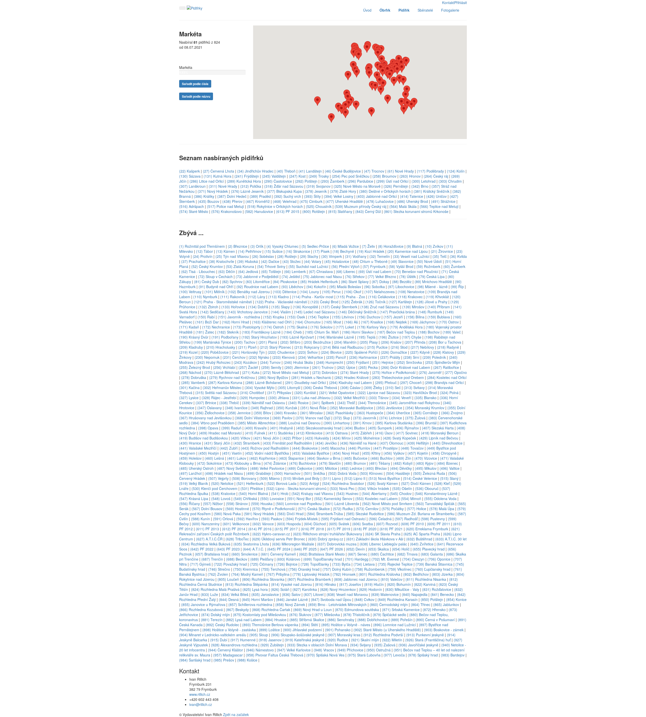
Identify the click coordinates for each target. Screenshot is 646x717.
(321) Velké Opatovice (336, 392)
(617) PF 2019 (338, 528)
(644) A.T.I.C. (253, 548)
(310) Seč (393, 387)
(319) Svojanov (318, 186)
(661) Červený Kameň (278, 554)
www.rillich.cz (199, 694)
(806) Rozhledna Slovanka (263, 579)
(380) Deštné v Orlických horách (385, 191)
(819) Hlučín (374, 584)
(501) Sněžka (314, 473)
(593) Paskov (271, 518)
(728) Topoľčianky (315, 564)
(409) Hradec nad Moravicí (220, 432)
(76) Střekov (355, 276)
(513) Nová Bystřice (384, 478)
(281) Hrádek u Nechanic (311, 377)
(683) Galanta (432, 554)
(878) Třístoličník (356, 614)
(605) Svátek (339, 523)
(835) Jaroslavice (265, 594)
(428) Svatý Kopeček (399, 437)
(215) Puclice (377, 347)
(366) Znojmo (452, 412)
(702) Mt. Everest (385, 559)
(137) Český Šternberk (339, 306)
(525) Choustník (319, 206)
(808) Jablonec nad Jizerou (356, 579)
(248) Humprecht (329, 362)
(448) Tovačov (412, 448)
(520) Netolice (222, 483)
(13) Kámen (225, 251)
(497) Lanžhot (190, 473)
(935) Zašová (384, 644)
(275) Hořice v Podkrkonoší (394, 372)
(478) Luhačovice (380, 201)
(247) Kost (297, 176)
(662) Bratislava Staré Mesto (322, 554)
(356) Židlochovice (210, 412)
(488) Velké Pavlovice (267, 468)
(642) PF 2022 (201, 548)
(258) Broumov (384, 176)
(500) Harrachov (287, 473)
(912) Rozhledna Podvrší (383, 634)
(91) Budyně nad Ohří (216, 286)
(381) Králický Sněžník (431, 191)
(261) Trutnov (323, 367)
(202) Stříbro (290, 342)
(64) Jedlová (248, 271)
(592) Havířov (247, 518)
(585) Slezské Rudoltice (365, 513)
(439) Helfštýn (418, 443)
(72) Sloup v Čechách (215, 276)
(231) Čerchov (234, 357)
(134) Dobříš (258, 306)
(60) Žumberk (454, 266)
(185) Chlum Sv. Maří (322, 332)
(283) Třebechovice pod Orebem (398, 377)
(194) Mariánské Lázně (335, 337)
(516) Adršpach (191, 206)
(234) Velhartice (310, 357)
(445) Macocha (333, 448)
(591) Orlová (223, 518)
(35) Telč (440, 256)
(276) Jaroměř (430, 372)
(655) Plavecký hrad (429, 548)
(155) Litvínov (343, 316)
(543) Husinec (347, 493)
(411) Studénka (280, 432)
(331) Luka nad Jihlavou (311, 397)
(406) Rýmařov (407, 427)
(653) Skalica (378, 548)
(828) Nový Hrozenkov (338, 589)
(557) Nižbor (213, 503)
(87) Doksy (380, 281)
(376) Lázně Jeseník (247, 191)
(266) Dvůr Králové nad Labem (405, 367)
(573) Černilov (367, 508)
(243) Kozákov (245, 362)
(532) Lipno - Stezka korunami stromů (296, 488)
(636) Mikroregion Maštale (293, 543)
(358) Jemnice (239, 412)
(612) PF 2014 (233, 528)
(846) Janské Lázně (292, 599)
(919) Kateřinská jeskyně (304, 639)
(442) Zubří (229, 448)
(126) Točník (375, 301)
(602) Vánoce (263, 523)
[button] (317, 101)
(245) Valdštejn (274, 176)
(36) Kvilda (458, 256)
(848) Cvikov (364, 599)
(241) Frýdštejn (246, 176)
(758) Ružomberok (370, 569)
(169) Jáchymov (423, 321)
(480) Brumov (355, 463)
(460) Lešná (214, 458)
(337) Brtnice (206, 402)
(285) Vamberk (193, 382)
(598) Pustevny (433, 518)
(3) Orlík (256, 246)
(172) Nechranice (216, 326)
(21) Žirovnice (442, 251)
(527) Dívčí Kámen (416, 483)
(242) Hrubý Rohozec (213, 362)
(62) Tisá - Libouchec (198, 271)
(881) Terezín (212, 619)
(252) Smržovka (409, 362)
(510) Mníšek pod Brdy (301, 478)
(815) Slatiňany (340, 211)
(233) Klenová (283, 357)
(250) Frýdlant (357, 362)
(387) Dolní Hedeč (232, 196)
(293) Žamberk (332, 181)
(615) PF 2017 (286, 528)
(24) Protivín (202, 256)
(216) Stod (399, 347)
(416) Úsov (384, 432)
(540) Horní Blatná (253, 493)
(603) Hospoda (289, 523)
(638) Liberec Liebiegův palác (383, 543)
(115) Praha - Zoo (350, 296)
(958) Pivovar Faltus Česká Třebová (274, 654)
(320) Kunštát (305, 392)
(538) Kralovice (223, 493)
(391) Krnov (362, 422)
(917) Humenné (243, 639)
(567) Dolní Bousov (207, 508)
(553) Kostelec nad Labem (376, 498)
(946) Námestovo (260, 649)
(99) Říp (457, 286)
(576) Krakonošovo (226, 211)
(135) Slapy (280, 306)
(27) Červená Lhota (218, 171)
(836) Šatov (291, 594)
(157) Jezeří (393, 316)
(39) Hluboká (247, 261)
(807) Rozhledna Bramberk (309, 579)
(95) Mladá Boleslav (345, 286)
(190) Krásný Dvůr (193, 337)
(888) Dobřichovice (372, 619)
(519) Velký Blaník (193, 483)
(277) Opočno (456, 372)
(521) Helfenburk (249, 483)
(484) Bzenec (447, 463)
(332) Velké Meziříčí (349, 397)
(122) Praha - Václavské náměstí (281, 301)
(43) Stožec (291, 261)
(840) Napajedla (414, 594)
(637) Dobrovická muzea (337, 543)
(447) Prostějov (385, 448)
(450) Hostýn (208, 453)
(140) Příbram (438, 306)
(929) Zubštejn (272, 644)
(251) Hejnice (382, 362)
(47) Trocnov (374, 171)
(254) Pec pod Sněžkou (350, 176)
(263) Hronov (410, 176)
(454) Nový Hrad (345, 453)
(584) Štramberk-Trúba (325, 513)
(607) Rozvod (387, 523)
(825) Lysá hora (255, 589)
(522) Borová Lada (281, 483)
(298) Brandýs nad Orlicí (444, 382)
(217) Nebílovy (422, 347)
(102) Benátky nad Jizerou (249, 291)
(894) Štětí (309, 624)
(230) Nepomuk (207, 357)
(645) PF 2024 (278, 548)
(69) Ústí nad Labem (374, 271)
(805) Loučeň (228, 579)
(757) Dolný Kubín (337, 569)
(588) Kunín (200, 518)
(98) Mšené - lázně (432, 286)
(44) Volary (312, 261)
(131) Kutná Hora (217, 176)
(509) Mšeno (269, 478)
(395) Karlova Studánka (394, 422)
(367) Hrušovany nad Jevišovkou (205, 417)
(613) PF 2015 (287, 211)
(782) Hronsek (344, 574)
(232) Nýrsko (259, 357)
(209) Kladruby (191, 347)
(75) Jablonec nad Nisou (322, 276)
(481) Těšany (379, 463)
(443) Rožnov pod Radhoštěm (265, 448)
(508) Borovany (244, 478)
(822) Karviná (425, 584)
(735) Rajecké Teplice (395, 564)
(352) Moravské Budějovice (351, 407)
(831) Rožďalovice (436, 589)
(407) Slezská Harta (438, 427)
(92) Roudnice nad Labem (257, 286)
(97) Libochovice (401, 286)
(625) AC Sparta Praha (421, 533)
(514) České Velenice (420, 478)
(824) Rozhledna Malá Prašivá (215, 589)
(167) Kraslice (372, 321)
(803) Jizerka (442, 574)
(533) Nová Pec (342, 488)
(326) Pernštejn (396, 186)
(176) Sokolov (321, 326)
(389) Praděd (260, 196)
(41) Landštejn (310, 171)
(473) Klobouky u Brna (243, 463)
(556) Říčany (189, 503)
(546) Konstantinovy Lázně (436, 493)
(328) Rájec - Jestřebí (219, 397)
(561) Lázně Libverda (342, 503)
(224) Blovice (331, 352)
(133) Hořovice (233, 306)
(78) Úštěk (407, 276)
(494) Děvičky (401, 468)
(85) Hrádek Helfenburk (319, 281)
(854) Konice (456, 599)
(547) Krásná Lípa (193, 498)
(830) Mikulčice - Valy (402, 589)
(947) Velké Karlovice (294, 649)
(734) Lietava (364, 564)
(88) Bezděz (402, 281)
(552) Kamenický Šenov (333, 498)
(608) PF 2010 (412, 523)
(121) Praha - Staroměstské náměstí (223, 301)
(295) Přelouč (386, 382)
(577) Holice (416, 508)
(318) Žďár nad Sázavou (283, 186)
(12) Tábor (204, 251)
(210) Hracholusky (220, 347)
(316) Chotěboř (252, 392)
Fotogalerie (450, 10)
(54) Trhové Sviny (271, 266)
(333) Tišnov (378, 397)
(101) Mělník (214, 291)
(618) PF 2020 (364, 528)
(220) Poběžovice (215, 352)
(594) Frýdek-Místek (301, 518)
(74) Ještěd (291, 276)
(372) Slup (341, 417)
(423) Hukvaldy (317, 437)
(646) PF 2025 (305, 548)
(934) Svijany (360, 644)
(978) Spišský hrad (423, 654)
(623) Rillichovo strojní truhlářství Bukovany (327, 533)
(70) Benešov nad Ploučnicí (416, 271)
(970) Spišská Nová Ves (325, 654)
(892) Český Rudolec (222, 624)
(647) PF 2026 (331, 548)
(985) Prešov (223, 660)
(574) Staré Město (193, 211)
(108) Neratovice (411, 291)
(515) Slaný (449, 478)
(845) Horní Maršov (257, 599)
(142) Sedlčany (212, 311)
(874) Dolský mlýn (215, 614)
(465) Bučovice (355, 458)
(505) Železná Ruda (429, 473)
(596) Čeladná (380, 518)
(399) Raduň (231, 427)
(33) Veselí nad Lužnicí (411, 256)
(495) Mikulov (426, 468)
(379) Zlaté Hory (343, 191)
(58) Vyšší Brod (401, 266)
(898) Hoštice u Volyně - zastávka (229, 629)
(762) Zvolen (218, 574)
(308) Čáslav (350, 387)
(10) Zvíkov (434, 246)
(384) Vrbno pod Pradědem (212, 422)
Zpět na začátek (236, 714)
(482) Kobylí (403, 463)
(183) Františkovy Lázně (261, 332)
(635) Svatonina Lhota (251, 543)
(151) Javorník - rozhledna (239, 316)
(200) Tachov (244, 342)
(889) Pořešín (402, 619)
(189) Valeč (452, 332)
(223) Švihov (308, 352)
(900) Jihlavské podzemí (302, 629)
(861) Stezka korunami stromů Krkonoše (416, 211)
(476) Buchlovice (302, 463)
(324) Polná (449, 392)
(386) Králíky (204, 196)
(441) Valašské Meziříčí (198, 448)
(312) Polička (250, 186)
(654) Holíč (401, 548)
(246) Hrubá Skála (298, 362)
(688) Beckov (236, 559)
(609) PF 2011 (438, 523)
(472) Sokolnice (209, 463)
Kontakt (448, 2)
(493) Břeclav (376, 468)
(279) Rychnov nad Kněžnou (232, 377)
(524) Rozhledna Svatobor (343, 483)
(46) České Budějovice (343, 171)
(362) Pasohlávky (340, 412)
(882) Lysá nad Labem (244, 619)
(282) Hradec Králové (351, 377)
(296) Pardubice (360, 181)
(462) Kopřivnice (262, 458)
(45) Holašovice (336, 261)
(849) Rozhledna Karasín (398, 599)
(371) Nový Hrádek (213, 191)
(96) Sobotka (375, 286)
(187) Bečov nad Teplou (396, 332)
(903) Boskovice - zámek (444, 629)
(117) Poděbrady (430, 171)
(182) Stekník (228, 332)
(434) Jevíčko (326, 443)
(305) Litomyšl (289, 387)
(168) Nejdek (396, 321)
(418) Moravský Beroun (440, 432)
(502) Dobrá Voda (342, 473)
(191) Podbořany (224, 337)
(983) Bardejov (453, 654)
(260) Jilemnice (296, 367)
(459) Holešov (190, 458)
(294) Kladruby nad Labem (350, 382)
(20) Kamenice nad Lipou (407, 251)
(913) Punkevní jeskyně (425, 634)
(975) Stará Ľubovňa (364, 654)
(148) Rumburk (430, 311)
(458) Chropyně (443, 453)
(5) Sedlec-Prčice (315, 246)
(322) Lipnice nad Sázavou (378, 392)
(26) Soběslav (263, 256)
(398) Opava (208, 427)
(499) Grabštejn (258, 473)
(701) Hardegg (356, 559)
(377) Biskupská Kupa (284, 191)
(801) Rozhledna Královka (379, 574)
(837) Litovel (314, 594)
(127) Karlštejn (400, 301)
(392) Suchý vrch (287, 196)
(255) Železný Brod (194, 367)
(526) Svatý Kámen (382, 483)
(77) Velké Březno (382, 276)
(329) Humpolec (252, 397)
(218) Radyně (448, 347)
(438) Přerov (232, 201)
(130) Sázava (190, 176)
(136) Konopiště (305, 306)
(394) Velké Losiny (338, 196)
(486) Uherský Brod (412, 201)
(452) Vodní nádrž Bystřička (267, 453)
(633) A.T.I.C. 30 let (451, 538)
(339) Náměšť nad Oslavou (263, 402)
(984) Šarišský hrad (194, 660)
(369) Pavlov (282, 417)
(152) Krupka (273, 316)
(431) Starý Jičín (217, 443)
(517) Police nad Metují (225, 206)
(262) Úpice (346, 367)
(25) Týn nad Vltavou (232, 256)
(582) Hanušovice (259, 211)
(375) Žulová (415, 417)
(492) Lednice (351, 468)
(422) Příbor (292, 437)
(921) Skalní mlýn (365, 639)
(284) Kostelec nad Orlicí (447, 377)
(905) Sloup (258, 634)
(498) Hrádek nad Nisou (224, 473)
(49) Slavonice (402, 261)
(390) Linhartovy (337, 422)
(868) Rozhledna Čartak (271, 609)
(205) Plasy (369, 342)
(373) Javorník (364, 417)
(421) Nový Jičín (266, 437)
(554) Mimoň (411, 498)
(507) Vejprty (218, 478)
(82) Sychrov (232, 281)
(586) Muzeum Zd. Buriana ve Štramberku (420, 513)
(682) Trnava (407, 554)
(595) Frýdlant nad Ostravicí (343, 518)
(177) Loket (345, 326)
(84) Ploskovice (285, 281)
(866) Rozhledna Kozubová (201, 609)
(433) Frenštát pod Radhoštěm (287, 443)
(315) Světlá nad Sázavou (216, 392)
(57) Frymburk (374, 266)
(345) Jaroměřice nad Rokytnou (414, 402)
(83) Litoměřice (258, 281)
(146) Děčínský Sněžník (357, 311)
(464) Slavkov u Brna (323, 458)
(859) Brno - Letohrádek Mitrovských (337, 604)
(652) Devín (355, 548)
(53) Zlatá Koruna (240, 266)
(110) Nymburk (205, 296)
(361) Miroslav (311, 412)
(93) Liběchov (292, 286)
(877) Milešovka (327, 614)
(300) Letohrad (424, 181)
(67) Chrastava (321, 271)
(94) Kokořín (316, 286)
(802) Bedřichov (416, 574)
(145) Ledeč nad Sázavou (314, 311)
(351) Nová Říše (313, 407)
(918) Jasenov (270, 639)
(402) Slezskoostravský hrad (318, 427)
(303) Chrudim (450, 181)
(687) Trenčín (212, 559)
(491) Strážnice (443, 201)
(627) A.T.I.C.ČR (209, 538)
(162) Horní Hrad (235, 321)
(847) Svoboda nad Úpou (331, 599)
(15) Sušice (273, 251)
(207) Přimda (415, 342)
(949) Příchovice (350, 649)
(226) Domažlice (394, 352)
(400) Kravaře (256, 427)
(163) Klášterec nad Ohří (272, 321)
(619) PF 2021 (391, 528)
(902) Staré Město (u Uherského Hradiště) (387, 629)
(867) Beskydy (237, 609)
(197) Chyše (411, 337)
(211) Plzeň (247, 347)
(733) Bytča (341, 564)
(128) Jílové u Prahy (431, 301)
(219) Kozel (188, 352)
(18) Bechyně (343, 251)
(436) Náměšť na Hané (358, 443)
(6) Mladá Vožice (345, 246)
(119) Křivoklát (437, 296)
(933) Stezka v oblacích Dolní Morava (317, 644)
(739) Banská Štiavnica (434, 564)
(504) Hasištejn (398, 473)
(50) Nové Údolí (429, 261)
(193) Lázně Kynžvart (297, 337)
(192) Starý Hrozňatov (259, 337)
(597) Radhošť (406, 518)
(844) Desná (229, 599)
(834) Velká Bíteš (234, 594)
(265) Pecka (368, 367)
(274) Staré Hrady (354, 372)
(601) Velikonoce (236, 523)
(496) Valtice (450, 468)
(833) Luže (209, 594)
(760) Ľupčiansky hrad (432, 569)
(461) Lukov (236, 458)
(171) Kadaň (189, 326)
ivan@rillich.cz (200, 704)
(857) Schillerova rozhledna (250, 604)
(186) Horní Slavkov (358, 332)
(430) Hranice (190, 443)
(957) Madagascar (228, 654)
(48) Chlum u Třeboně (370, 261)
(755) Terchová (273, 569)
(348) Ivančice (236, 407)
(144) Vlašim (281, 311)
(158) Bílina (415, 316)
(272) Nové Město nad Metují (285, 372)
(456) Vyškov (394, 453)
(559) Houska (262, 503)
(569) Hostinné (237, 508)
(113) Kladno (278, 296)
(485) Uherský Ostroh (196, 468)
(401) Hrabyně (281, 427)
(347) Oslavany (209, 407)
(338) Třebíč (229, 402)
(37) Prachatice (193, 261)
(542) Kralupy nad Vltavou (312, 493)
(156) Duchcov (369, 316)
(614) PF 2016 (260, 528)
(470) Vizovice (425, 458)
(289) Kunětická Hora (244, 181)
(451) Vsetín (232, 453)
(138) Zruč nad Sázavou (379, 306)
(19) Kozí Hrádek (370, 251)
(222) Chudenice (281, 352)
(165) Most (332, 321)
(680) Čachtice (382, 554)
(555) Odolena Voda (440, 498)
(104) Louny (309, 291)
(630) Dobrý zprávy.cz (325, 538)
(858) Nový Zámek (290, 604)
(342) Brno (419, 186)
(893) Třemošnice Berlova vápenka (270, 624)
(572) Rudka (343, 508)
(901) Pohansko (338, 629)
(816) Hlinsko (325, 584)
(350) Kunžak (286, 407)
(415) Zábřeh (361, 432)
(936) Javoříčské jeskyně (418, 644)
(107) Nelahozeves (379, 291)
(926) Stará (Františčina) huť (428, 639)
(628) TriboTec (237, 538)
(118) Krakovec (410, 296)
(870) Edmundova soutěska (357, 609)
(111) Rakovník (232, 296)
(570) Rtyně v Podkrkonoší (273, 508)
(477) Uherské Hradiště (344, 201)
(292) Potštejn (306, 181)
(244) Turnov (270, 362)
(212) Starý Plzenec (275, 347)
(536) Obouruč (427, 488)
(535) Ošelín (402, 488)
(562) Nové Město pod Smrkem (387, 503)
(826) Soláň (280, 589)
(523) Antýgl (309, 483)
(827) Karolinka (304, 589)
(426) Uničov (436, 196)
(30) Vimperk (331, 256)
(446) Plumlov (359, 448)
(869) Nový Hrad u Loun (312, 609)
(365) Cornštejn (425, 412)
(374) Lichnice (390, 417)
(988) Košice (247, 660)
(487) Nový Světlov (232, 468)
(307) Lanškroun (192, 186)
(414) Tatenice (411, 196)
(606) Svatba (362, 523)
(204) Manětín (345, 342)
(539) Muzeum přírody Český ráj (360, 206)
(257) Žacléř (248, 367)
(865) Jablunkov (446, 604)
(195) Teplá (366, 337)
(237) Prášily (390, 357)
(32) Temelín (379, 256)
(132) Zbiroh (208, 306)
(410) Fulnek (255, 432)
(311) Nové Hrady (223, 186)
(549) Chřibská (245, 498)
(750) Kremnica (245, 569)
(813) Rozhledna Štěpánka (246, 584)
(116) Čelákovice (381, 296)
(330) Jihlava (278, 397)
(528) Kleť (442, 483)
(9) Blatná (414, 246)
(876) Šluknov (300, 614)
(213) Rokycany (306, 347)
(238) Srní (411, 357)
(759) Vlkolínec (400, 569)
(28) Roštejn (287, 256)
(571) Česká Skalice (314, 508)
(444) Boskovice (305, 448)
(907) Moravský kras (344, 634)
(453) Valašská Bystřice (310, 453)
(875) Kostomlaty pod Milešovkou (259, 614)
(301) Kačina (189, 387)
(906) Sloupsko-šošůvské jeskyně (298, 634)
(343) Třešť (346, 402)
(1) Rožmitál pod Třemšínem (202, 246)
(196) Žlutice (389, 337)
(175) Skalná (297, 326)
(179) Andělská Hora (406, 326)
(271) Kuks (250, 372)
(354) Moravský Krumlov (424, 407)
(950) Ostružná (378, 649)
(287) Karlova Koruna (225, 382)
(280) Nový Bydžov (273, 377)
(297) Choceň (411, 382)
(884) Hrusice (275, 619)
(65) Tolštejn (271, 271)
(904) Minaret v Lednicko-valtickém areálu (212, 634)
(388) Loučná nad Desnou (299, 422)
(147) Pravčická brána (397, 311)
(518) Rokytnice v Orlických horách (275, 206)
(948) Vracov (324, 649)
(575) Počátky (393, 508)
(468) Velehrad (285, 201)
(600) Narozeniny (206, 523)
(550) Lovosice (272, 498)
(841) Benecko (442, 594)
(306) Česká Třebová (320, 387)
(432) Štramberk (246, 443)
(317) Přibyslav (279, 392)
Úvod (367, 10)
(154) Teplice (318, 316)
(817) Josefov (350, 584)
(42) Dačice (270, 261)
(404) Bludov (354, 427)
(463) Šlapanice (291, 458)
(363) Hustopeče (370, 412)
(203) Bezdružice (317, 342)
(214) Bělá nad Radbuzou (343, 347)
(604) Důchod (315, 523)
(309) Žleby (373, 387)
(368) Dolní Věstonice (252, 417)
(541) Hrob (279, 493)
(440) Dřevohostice (447, 443)
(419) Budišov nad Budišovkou (203, 437)
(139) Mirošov (413, 306)
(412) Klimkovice (309, 432)
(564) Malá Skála (403, 206)
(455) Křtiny (371, 453)
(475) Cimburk (311, 201)
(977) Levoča (394, 654)
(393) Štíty (312, 196)
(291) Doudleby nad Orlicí (305, 382)
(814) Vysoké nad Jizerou (291, 584)
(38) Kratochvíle (221, 261)
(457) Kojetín (418, 453)
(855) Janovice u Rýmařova (203, 604)
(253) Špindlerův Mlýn (442, 362)
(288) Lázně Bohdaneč (263, 382)
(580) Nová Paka (227, 513)
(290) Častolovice (278, 181)
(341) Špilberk (323, 402)
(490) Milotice (326, 468)
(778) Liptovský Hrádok (311, 574)
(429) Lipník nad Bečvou (438, 437)
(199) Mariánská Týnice (212, 342)
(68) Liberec (345, 271)
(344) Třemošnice (372, 402)
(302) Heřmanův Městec (222, 387)
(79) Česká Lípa (432, 276)
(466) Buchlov (381, 458)
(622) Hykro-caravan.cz (271, 533)
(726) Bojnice (287, 564)
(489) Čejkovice (299, 468)
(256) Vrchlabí (224, 367)
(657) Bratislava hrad (211, 554)
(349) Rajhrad (262, 407)
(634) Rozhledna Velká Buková (205, 543)
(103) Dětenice (285, 291)
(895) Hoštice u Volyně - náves (345, 624)
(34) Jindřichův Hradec (255, 171)
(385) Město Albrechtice (256, 422)
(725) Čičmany (261, 564)
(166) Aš (351, 321)
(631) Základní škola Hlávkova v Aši (374, 538)
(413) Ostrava (337, 432)
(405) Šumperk (380, 427)
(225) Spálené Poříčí (361, 352)
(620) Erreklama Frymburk (427, 528)
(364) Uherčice (398, 412)
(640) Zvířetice (422, 543)
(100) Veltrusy (190, 291)
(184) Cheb (293, 332)
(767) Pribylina (277, 574)
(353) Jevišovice (389, 407)
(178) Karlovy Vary (372, 326)
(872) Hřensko (434, 609)
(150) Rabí (206, 316)
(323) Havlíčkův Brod (420, 392)
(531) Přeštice (251, 488)
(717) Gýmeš (200, 564)
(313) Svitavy (414, 387)
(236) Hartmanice (363, 357)
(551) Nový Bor (299, 498)
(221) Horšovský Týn (248, 352)
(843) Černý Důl (368, 211)
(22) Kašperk (189, 171)
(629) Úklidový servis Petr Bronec (278, 538)
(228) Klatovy (443, 352)
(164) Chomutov (308, 321)
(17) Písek (321, 251)
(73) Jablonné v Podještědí (257, 276)
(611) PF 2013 (207, 528)
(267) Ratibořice (446, 367)
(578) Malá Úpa (441, 508)
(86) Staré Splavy (355, 281)
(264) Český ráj (436, 176)
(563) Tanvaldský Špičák (434, 503)
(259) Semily (271, 367)
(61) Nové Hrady (400, 171)
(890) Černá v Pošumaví (435, 619)
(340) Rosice (298, 402)
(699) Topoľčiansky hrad (322, 559)
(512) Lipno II (354, 478)
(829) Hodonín (370, 589)
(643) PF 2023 (228, 548)
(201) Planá (267, 342)
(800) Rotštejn (313, 211)
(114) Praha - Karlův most (312, 296)
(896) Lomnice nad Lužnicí (394, 624)
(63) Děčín (226, 271)
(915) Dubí (218, 639)
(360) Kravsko (285, 412)
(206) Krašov (391, 342)
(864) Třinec (420, 604)
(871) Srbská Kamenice (401, 609)
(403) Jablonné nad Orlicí (376, 196)
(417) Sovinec (407, 432)
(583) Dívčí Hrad (290, 513)
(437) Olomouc (391, 443)
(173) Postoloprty (246, 326)
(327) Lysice (189, 397)
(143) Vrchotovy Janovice (247, 311)
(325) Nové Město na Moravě (357, 186)
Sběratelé (425, 10)
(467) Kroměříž (258, 201)
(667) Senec (357, 554)
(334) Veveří (401, 397)
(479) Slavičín (330, 463)
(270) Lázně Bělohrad (221, 372)
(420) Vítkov (240, 437)
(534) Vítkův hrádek (373, 488)
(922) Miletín (392, 639)
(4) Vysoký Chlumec (282, 246)
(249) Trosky (319, 176)
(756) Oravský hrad (303, 569)
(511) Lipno (331, 478)
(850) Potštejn (432, 599)
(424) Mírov (341, 437)
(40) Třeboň (286, 171)
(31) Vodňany (355, 256)
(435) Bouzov (208, 201)
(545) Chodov (401, 493)
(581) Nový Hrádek (259, 513)
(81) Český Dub (206, 281)
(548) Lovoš (220, 498)
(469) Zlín (403, 458)
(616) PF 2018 (312, 528)
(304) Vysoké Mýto (260, 387)
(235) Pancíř (336, 357)
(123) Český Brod (324, 301)
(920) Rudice (337, 639)
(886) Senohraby (340, 619)
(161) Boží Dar (207, 321)
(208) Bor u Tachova (444, 342)
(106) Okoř (352, 291)
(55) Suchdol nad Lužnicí (308, 266)
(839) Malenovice (385, 594)
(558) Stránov (237, 503)
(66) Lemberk (295, 271)
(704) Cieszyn (413, 559)
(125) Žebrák (351, 301)
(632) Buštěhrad (419, 538)
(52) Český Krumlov (207, 266)
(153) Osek (296, 316)
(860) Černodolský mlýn (389, 604)
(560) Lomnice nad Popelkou (299, 503)
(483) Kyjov (425, 463)
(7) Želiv (368, 246)
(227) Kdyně (420, 352)
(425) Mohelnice (367, 437)
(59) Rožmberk (428, 266)
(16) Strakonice (298, 251)
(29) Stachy (309, 256)
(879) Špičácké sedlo (389, 614)
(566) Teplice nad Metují (439, 206)
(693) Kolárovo (288, 559)
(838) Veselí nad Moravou (347, 594)
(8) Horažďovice (390, 246)
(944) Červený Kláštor (225, 649)
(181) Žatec (205, 332)
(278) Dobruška (193, 377)
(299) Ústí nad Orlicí (392, 181)
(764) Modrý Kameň (247, 574)
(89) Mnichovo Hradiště (433, 281)
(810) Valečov (391, 579)
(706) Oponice (438, 559)
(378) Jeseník (316, 191)
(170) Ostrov (449, 321)
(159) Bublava (438, 316)
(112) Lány (256, 296)
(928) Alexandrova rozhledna (234, 644)
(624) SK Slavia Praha (382, 533)
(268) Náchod (190, 372)
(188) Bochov (429, 332)
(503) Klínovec (371, 473)
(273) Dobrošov (324, 372)
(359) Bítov (262, 412)
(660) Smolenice (244, 554)
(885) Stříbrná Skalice (306, 619)
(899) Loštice (269, 629)
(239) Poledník (434, 357)
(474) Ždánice (275, 463)
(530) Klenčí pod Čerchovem (214, 488)
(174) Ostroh (273, 326)
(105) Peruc (331, 291)
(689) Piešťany (262, 559)
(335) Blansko (425, 397)
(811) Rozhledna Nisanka (426, 579)
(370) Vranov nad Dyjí (312, 417)
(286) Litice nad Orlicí (207, 181)
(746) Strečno (219, 569)
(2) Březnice (237, 246)
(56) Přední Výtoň (345, 266)
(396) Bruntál (426, 422)
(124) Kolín (456, 171)
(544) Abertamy (374, 493)
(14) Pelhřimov (249, 251)
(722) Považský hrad (230, 564)
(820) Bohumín (399, 584)
